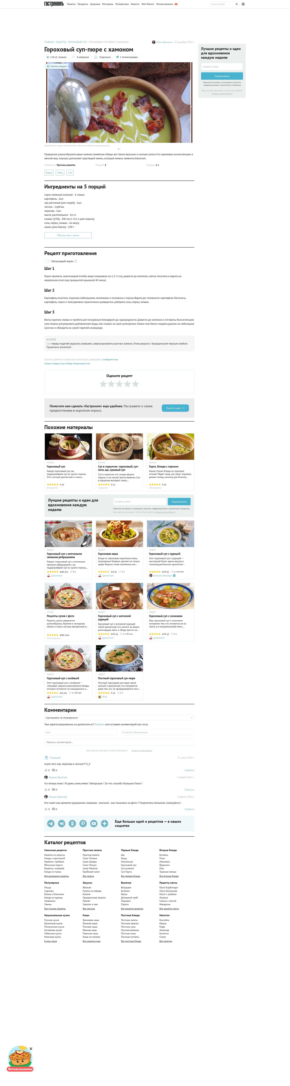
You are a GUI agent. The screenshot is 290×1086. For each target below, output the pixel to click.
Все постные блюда (131, 941)
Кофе (162, 926)
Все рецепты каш (91, 941)
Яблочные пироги (53, 865)
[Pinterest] (83, 823)
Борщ (124, 858)
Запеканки (49, 900)
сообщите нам (110, 359)
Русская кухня (51, 920)
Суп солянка (127, 868)
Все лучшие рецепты (55, 908)
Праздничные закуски (94, 897)
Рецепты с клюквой (54, 868)
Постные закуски (130, 923)
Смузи (162, 936)
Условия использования (165, 512)
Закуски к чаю (90, 904)
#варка (56, 363)
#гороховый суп (81, 363)
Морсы (162, 923)
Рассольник (127, 861)
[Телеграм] (51, 823)
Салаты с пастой (167, 900)
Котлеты (163, 854)
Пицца (47, 887)
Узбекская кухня (52, 933)
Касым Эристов (58, 777)
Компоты (164, 933)
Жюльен (87, 887)
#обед (68, 363)
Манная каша (90, 930)
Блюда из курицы (53, 897)
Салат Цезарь (90, 861)
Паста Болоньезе (168, 890)
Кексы (124, 894)
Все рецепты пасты (169, 908)
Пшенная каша (90, 933)
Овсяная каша (90, 923)
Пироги (125, 904)
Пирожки (126, 900)
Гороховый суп (128, 865)
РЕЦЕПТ (50, 550)
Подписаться (179, 501)
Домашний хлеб (129, 897)
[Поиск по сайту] (225, 4)
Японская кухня (52, 936)
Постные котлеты (130, 936)
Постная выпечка (130, 930)
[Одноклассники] (72, 823)
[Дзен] (104, 823)
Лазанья (163, 897)
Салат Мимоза (90, 868)
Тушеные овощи (167, 871)
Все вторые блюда (169, 876)
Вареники (164, 865)
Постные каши (128, 933)
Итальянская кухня (54, 926)
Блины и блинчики (54, 894)
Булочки (125, 890)
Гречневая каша (91, 920)
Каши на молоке (91, 936)
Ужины (47, 904)
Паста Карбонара (168, 887)
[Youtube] (94, 823)
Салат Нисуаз (89, 865)
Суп (70, 172)
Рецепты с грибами (54, 861)
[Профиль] (244, 4)
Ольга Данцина (164, 42)
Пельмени (164, 861)
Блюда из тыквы (52, 871)
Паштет (86, 900)
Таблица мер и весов (68, 235)
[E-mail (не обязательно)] (157, 732)
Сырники (49, 890)
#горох (48, 363)
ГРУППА (50, 462)
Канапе (86, 894)
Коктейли (164, 920)
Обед (60, 172)
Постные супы (128, 926)
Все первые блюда (130, 876)
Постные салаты (129, 920)
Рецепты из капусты (54, 854)
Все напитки (165, 941)
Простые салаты (91, 854)
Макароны (164, 904)
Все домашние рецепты (56, 876)
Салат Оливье (90, 858)
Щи (123, 854)
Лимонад (164, 930)
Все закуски (89, 908)
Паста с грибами (168, 894)
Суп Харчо (126, 871)
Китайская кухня (53, 930)
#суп (62, 363)
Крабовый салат (91, 871)
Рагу (161, 868)
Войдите (100, 724)
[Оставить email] (139, 501)
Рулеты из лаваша (92, 890)
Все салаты (88, 876)
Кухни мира (50, 941)
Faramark (55, 757)
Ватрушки (126, 887)
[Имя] (81, 732)
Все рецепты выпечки (132, 908)
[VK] (61, 823)
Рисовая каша (90, 926)
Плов (162, 858)
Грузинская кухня (53, 923)
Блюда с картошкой (54, 858)
